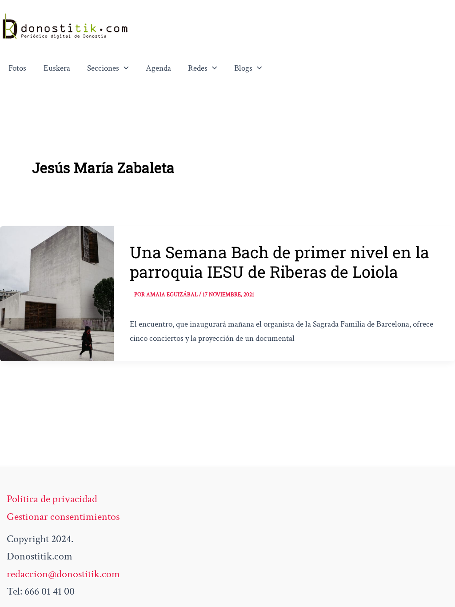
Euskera (57, 68)
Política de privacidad (52, 499)
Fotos (17, 68)
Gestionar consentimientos (63, 516)
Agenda (158, 68)
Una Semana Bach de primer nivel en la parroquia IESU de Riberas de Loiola (279, 261)
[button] (124, 68)
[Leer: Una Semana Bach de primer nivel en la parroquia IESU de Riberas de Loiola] (57, 293)
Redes (198, 68)
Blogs (243, 68)
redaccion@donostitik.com (63, 574)
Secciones (103, 68)
